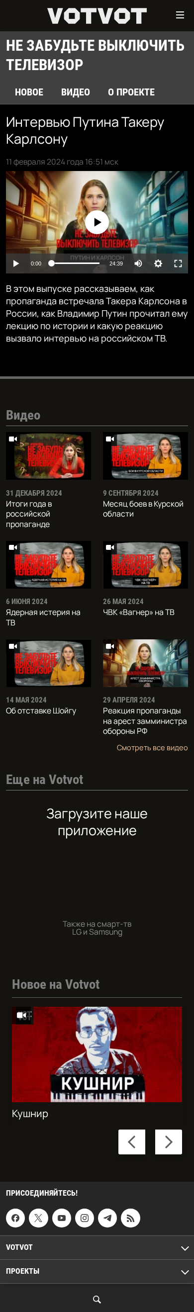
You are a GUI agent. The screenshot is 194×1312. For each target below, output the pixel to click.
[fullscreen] (178, 263)
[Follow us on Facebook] (15, 1218)
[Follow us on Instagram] (84, 1218)
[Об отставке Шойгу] (48, 663)
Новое (29, 92)
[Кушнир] (97, 1054)
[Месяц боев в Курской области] (145, 456)
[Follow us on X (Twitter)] (38, 1218)
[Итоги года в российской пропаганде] (48, 456)
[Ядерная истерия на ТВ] (48, 565)
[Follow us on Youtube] (61, 1218)
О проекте (131, 92)
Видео (75, 92)
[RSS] (130, 1218)
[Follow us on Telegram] (107, 1218)
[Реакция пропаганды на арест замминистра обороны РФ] (145, 663)
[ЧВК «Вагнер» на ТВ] (145, 565)
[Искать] (97, 1299)
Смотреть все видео (152, 747)
